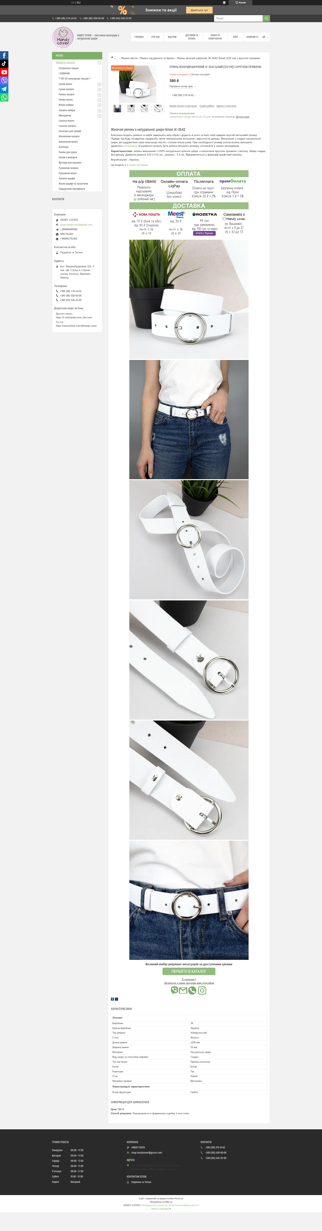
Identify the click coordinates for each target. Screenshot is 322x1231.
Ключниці (64, 147)
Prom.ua (179, 1198)
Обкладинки (65, 115)
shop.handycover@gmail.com (76, 224)
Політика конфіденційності (185, 1205)
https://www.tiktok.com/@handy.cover (76, 325)
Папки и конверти (68, 157)
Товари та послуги (65, 62)
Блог (235, 37)
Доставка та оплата (191, 37)
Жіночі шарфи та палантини (73, 183)
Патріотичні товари (68, 68)
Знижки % (252, 37)
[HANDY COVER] (63, 37)
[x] (116, 999)
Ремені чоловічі (67, 94)
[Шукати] (266, 18)
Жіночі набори (66, 105)
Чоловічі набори (67, 110)
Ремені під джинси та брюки (157, 58)
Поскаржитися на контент (155, 1205)
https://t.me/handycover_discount (74, 317)
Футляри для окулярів (70, 162)
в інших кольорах (137, 164)
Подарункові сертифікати (72, 189)
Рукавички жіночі (68, 173)
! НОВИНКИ (64, 73)
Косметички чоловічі (69, 136)
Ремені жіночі (129, 58)
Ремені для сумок (68, 152)
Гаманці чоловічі (67, 126)
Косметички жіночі (68, 141)
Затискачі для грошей (70, 131)
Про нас (155, 37)
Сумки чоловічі (66, 89)
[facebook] (112, 999)
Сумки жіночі (65, 84)
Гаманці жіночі (66, 120)
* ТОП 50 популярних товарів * (75, 78)
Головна (139, 37)
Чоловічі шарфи (67, 178)
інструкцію (129, 145)
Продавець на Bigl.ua (161, 1202)
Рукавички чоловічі (68, 168)
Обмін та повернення (215, 37)
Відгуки (172, 37)
